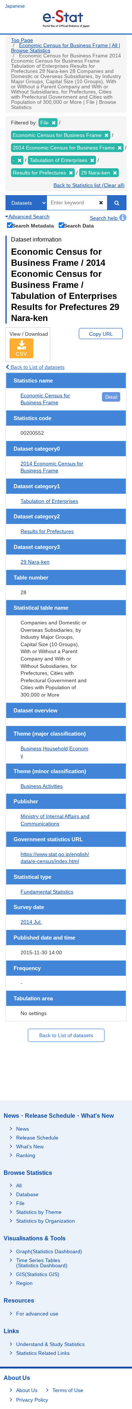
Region (24, 1283)
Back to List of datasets (37, 367)
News (22, 1128)
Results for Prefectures (47, 531)
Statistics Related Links (43, 1353)
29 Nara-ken (35, 562)
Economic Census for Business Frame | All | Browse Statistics (65, 47)
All (19, 1185)
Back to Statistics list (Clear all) (89, 185)
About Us (26, 1390)
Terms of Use (67, 1390)
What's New (30, 1146)
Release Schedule (37, 1137)
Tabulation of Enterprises (49, 501)
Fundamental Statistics (47, 892)
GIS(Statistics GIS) (37, 1274)
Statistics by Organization (45, 1220)
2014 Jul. (31, 922)
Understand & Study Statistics (50, 1344)
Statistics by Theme (39, 1212)
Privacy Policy (32, 1399)
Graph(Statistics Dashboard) (49, 1251)
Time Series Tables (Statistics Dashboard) (41, 1263)
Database (27, 1194)
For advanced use (37, 1313)
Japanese (15, 6)
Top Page (22, 40)
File (20, 1203)
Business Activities (42, 786)
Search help (104, 218)
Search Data (79, 225)
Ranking (25, 1155)
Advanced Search (28, 216)
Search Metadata (33, 225)
